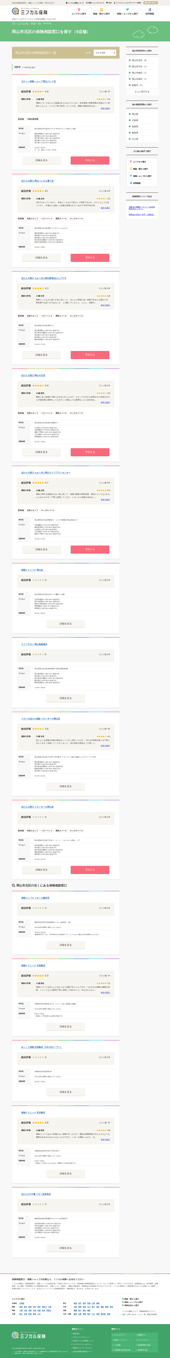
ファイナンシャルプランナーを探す (128, 3)
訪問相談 (150, 13)
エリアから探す (79, 13)
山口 (39, 1314)
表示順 (88, 53)
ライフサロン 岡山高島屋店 (34, 644)
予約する (90, 160)
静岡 (107, 1307)
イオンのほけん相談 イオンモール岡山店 (40, 718)
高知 (84, 1310)
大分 (93, 1314)
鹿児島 (103, 1314)
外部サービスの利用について (83, 1341)
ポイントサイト (143, 1340)
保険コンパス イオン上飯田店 (35, 897)
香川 (79, 1310)
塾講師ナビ (142, 1335)
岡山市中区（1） (140, 66)
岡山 (21, 1314)
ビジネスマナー (119, 1335)
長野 (79, 1307)
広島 (25, 1314)
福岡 (75, 1314)
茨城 (21, 1307)
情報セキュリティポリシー (82, 1348)
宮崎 (97, 1314)
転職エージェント (120, 1340)
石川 (88, 1307)
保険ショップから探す (127, 13)
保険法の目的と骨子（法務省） (142, 214)
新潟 (84, 1307)
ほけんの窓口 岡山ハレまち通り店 (37, 180)
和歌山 (48, 1310)
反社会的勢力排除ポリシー (82, 1351)
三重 (21, 1310)
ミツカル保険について (76, 3)
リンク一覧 (142, 1314)
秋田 (84, 1303)
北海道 (21, 1303)
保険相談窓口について (147, 1311)
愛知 (102, 1307)
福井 (97, 1307)
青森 (75, 1303)
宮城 (88, 1303)
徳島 (88, 1310)
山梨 (75, 1307)
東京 (39, 1307)
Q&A (110, 3)
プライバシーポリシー (81, 1337)
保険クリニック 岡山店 (32, 570)
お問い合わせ (151, 3)
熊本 (88, 1314)
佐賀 (79, 1314)
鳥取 (34, 1314)
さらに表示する (142, 91)
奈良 (43, 1310)
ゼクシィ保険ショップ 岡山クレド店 (38, 81)
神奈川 (44, 1307)
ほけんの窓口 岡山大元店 (33, 375)
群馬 (30, 1307)
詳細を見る (42, 160)
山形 (93, 1303)
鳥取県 (135, 132)
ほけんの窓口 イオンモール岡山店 (37, 806)
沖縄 (108, 1314)
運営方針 (76, 1334)
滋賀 (39, 1310)
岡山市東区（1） (140, 72)
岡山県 (135, 114)
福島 (97, 1303)
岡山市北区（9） (140, 60)
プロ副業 (117, 1345)
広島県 (135, 120)
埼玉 (34, 1307)
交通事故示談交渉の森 (122, 1350)
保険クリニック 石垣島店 (33, 965)
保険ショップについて (96, 3)
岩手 (79, 1303)
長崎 (84, 1314)
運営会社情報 (152, 1314)
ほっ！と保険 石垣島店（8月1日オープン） (41, 1047)
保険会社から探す (131, 1305)
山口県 (135, 139)
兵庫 (30, 1310)
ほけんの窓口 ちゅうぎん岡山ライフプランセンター (46, 472)
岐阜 (111, 1307)
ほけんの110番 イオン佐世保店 (36, 1194)
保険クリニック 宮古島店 (33, 1112)
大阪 (25, 1310)
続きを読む (105, 108)
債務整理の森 (142, 1350)
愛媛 (75, 1310)
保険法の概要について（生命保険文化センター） (142, 208)
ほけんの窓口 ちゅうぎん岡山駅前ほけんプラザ (43, 278)
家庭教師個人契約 (144, 1345)
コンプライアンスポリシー (82, 1344)
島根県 (135, 126)
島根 (30, 1314)
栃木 (25, 1307)
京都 (34, 1310)
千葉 (49, 1307)
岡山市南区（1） (140, 79)
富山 (93, 1307)
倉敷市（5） (138, 85)
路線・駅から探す (101, 13)
